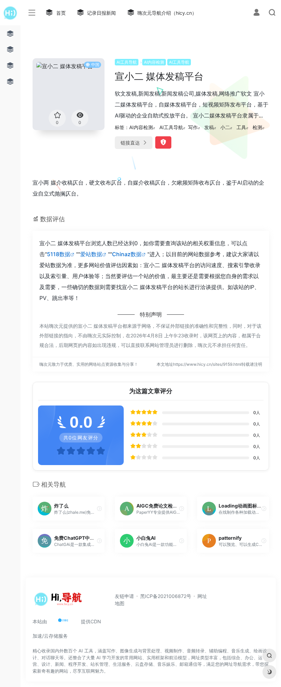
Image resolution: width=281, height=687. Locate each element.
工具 (241, 127)
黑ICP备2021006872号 (165, 596)
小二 (225, 127)
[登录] (256, 13)
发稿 (209, 127)
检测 (257, 127)
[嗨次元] (60, 601)
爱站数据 (91, 254)
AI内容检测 (154, 62)
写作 (193, 127)
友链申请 (124, 596)
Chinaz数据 (127, 254)
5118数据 (58, 254)
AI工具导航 (127, 62)
